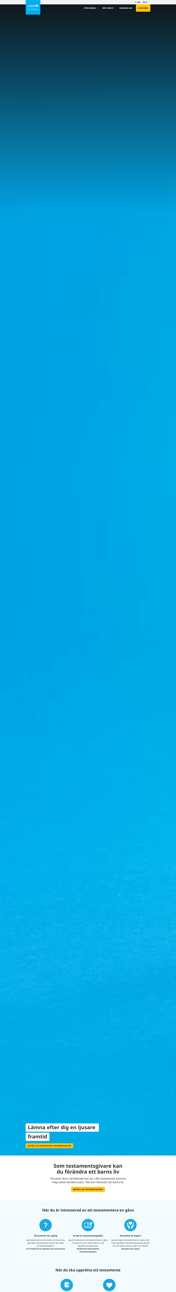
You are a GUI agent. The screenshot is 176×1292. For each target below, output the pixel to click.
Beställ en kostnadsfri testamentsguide (49, 1146)
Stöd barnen (90, 8)
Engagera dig (125, 8)
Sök (138, 2)
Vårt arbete (107, 8)
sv (146, 2)
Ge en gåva (143, 8)
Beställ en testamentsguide (88, 1189)
